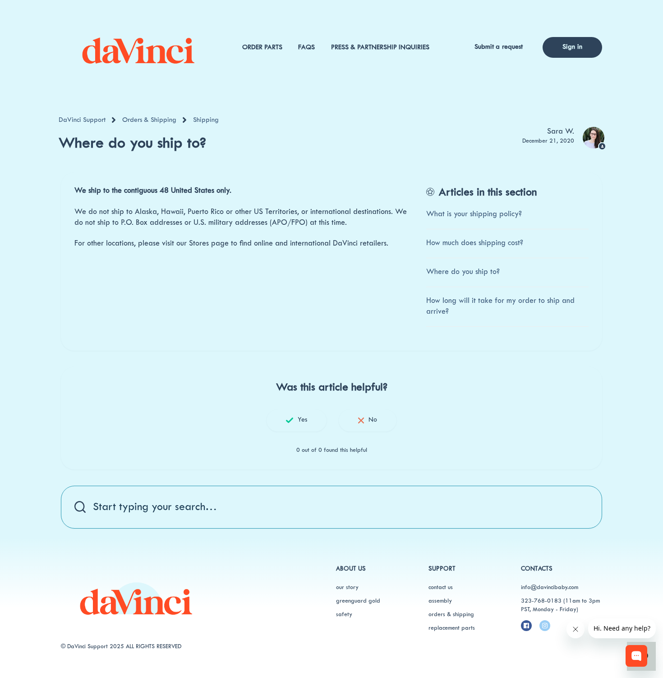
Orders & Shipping (149, 120)
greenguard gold (358, 601)
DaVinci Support (82, 120)
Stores (199, 244)
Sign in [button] (572, 47)
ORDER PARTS (262, 48)
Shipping (206, 120)
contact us (440, 587)
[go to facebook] (526, 625)
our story (347, 587)
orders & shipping (451, 615)
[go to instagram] (544, 625)
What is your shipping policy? (474, 214)
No (372, 420)
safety (344, 615)
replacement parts (451, 628)
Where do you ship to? (463, 272)
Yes (302, 420)
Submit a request (498, 47)
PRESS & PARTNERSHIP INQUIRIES (380, 48)
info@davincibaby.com (549, 587)
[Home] (138, 47)
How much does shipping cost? (474, 243)
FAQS (306, 48)
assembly (440, 601)
